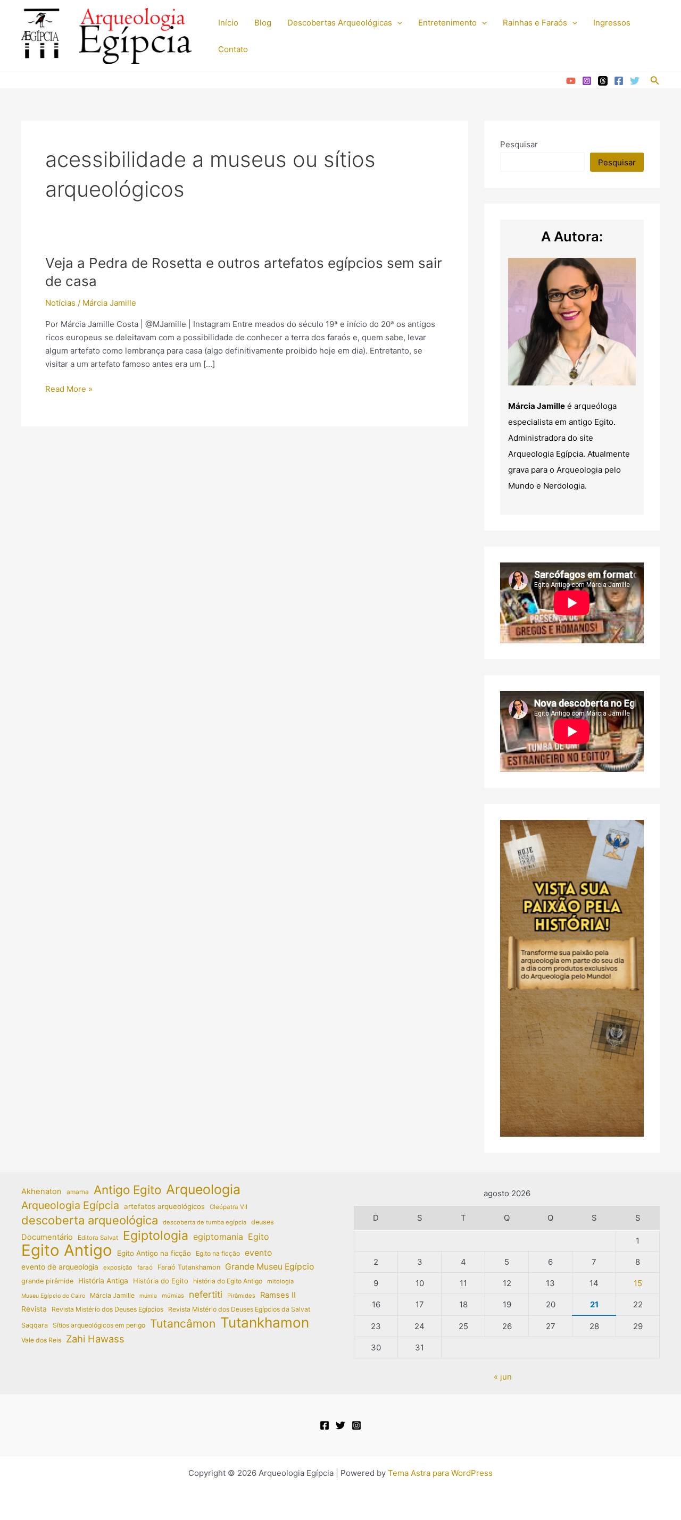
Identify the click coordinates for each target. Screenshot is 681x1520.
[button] (397, 23)
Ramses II (278, 1295)
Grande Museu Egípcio (269, 1267)
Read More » (69, 389)
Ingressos (611, 23)
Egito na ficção (218, 1253)
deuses (262, 1222)
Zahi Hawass (95, 1339)
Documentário (47, 1237)
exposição (117, 1267)
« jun (503, 1377)
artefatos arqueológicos (164, 1206)
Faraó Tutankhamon (188, 1267)
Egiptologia (155, 1235)
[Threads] (603, 81)
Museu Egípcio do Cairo (53, 1295)
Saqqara (34, 1325)
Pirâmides (241, 1295)
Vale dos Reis (41, 1340)
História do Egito (160, 1281)
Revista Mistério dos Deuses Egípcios (107, 1309)
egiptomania (218, 1236)
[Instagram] (587, 81)
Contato (233, 49)
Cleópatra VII (228, 1207)
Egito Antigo (66, 1250)
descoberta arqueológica (89, 1220)
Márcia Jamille (112, 1295)
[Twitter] (635, 81)
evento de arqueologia (59, 1267)
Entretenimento (447, 23)
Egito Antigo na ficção (154, 1253)
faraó (145, 1267)
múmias (173, 1295)
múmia (148, 1295)
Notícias (60, 303)
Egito (258, 1236)
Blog (262, 23)
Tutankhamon (264, 1323)
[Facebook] (619, 81)
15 (638, 1283)
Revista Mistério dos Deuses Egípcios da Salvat (239, 1309)
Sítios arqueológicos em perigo (99, 1325)
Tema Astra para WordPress (440, 1473)
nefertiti (205, 1294)
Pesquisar (519, 144)
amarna (78, 1192)
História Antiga (103, 1281)
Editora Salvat (98, 1237)
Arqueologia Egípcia (70, 1205)
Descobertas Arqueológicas (339, 23)
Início (228, 23)
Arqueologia (203, 1189)
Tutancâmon (182, 1323)
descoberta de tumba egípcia (204, 1222)
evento (258, 1253)
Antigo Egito (127, 1190)
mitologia (280, 1281)
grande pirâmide (47, 1281)
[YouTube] (571, 81)
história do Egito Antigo (227, 1281)
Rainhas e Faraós (535, 23)
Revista (34, 1309)
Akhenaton (41, 1191)
